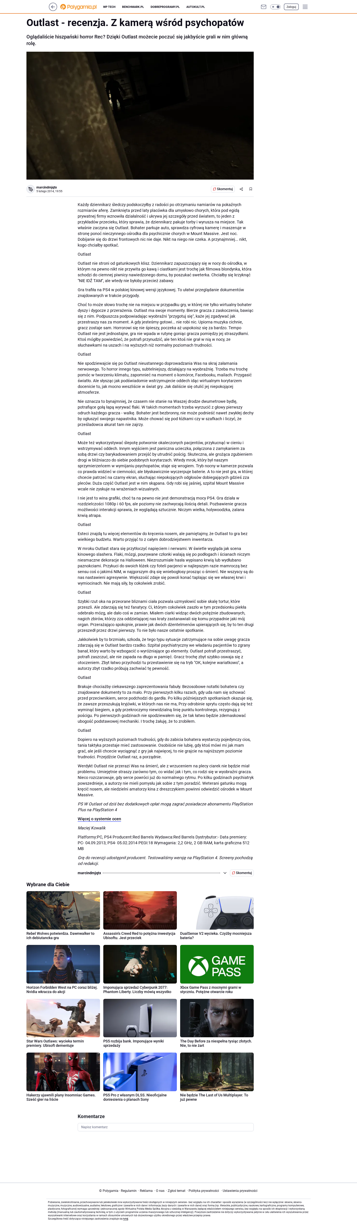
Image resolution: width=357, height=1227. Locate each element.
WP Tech (109, 6)
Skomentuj (225, 189)
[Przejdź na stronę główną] (53, 10)
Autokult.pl (195, 6)
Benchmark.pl (133, 6)
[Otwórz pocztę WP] (263, 7)
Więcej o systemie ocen (99, 818)
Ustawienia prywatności (239, 1191)
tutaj (125, 1218)
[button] (275, 6)
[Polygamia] (81, 7)
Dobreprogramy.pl (165, 6)
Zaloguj (291, 6)
